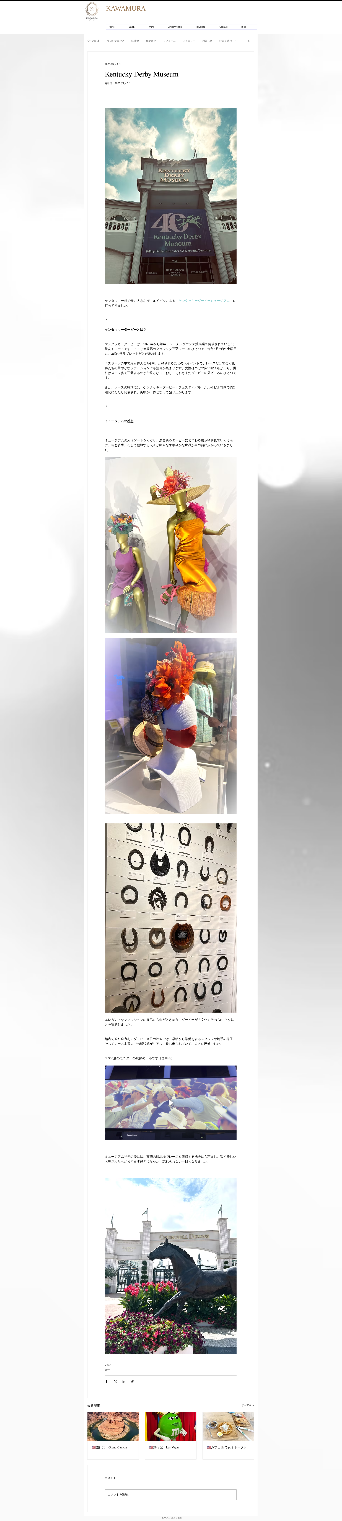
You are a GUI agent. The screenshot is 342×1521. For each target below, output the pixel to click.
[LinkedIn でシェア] (124, 1381)
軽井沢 (135, 40)
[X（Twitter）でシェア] (115, 1381)
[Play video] (171, 1103)
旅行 (107, 1369)
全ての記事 (93, 40)
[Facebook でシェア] (106, 1381)
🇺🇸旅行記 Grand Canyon (109, 1447)
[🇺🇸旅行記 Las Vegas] (170, 1426)
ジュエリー (189, 40)
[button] (249, 40)
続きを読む (225, 40)
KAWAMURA (126, 8)
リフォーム (169, 40)
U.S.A (108, 1364)
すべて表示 (248, 1405)
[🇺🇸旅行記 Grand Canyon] (113, 1426)
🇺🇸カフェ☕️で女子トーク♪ (226, 1447)
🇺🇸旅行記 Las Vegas (164, 1447)
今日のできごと (115, 40)
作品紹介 (151, 40)
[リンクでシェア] (132, 1381)
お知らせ (207, 40)
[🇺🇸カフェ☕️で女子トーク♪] (228, 1426)
